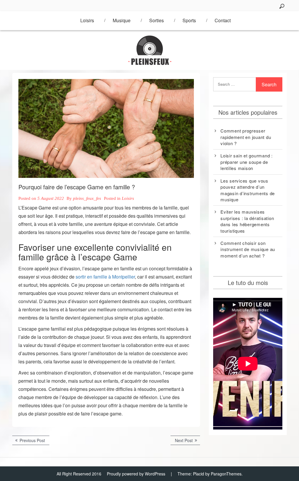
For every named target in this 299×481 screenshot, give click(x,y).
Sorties (156, 20)
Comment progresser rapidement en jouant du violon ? (245, 137)
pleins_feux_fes (87, 198)
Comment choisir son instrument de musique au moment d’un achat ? (247, 249)
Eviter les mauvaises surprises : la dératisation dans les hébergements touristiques (247, 221)
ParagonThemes (226, 474)
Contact (223, 20)
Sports (189, 20)
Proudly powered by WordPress (136, 474)
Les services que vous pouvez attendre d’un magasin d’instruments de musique (247, 190)
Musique (122, 20)
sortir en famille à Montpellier (105, 276)
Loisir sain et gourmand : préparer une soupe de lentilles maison (246, 161)
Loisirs (87, 20)
